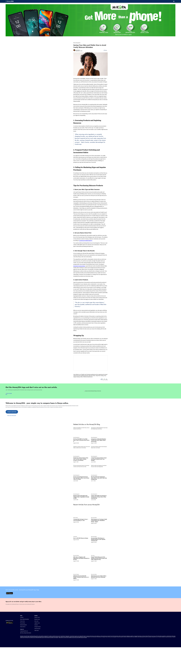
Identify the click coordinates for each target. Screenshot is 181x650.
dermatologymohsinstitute (79, 266)
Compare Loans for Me (11, 411)
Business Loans (37, 619)
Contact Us (22, 629)
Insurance (36, 624)
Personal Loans (37, 617)
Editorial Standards (23, 624)
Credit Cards (36, 630)
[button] (174, 1)
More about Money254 (11, 415)
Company (21, 617)
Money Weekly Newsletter (24, 619)
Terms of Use (22, 621)
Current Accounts (37, 628)
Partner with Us (22, 626)
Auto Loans (36, 621)
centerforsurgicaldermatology (85, 240)
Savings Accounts (37, 626)
